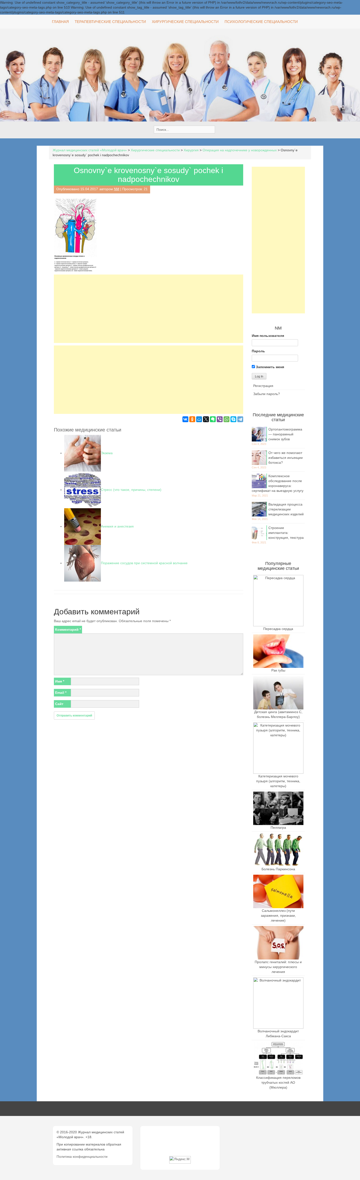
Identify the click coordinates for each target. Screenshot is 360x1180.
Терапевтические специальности (110, 22)
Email (60, 693)
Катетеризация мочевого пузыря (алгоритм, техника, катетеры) (278, 781)
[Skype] (233, 419)
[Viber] (220, 419)
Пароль (258, 351)
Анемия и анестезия (117, 526)
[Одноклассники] (192, 419)
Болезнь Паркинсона (278, 869)
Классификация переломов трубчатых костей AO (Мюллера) (278, 1082)
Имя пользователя (268, 336)
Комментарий (68, 629)
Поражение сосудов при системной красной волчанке (144, 563)
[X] (206, 419)
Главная (60, 22)
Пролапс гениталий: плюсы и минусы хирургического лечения (278, 967)
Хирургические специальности (185, 22)
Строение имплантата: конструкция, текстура (286, 533)
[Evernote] (213, 419)
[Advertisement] (148, 309)
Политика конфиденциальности (82, 1156)
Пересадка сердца (278, 629)
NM (116, 189)
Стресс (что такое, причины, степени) (131, 490)
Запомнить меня (269, 367)
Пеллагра (278, 827)
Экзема (107, 453)
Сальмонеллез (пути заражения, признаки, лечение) (278, 915)
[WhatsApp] (226, 419)
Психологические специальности (261, 22)
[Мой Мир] (199, 419)
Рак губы (278, 670)
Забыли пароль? (266, 394)
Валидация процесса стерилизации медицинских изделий (286, 509)
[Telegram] (240, 419)
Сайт (59, 704)
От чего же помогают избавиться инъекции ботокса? (285, 457)
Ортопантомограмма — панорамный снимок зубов (285, 434)
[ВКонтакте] (185, 419)
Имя (59, 681)
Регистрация (263, 386)
